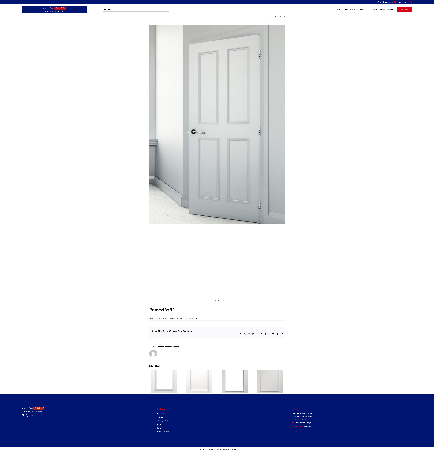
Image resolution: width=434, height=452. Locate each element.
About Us (160, 413)
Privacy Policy (202, 449)
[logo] (33, 407)
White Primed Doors (180, 318)
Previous (274, 16)
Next (281, 16)
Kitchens (160, 417)
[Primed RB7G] (235, 371)
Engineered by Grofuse (229, 449)
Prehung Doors (162, 420)
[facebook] (23, 415)
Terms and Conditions (214, 449)
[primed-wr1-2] (217, 124)
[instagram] (27, 415)
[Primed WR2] (199, 371)
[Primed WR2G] (164, 371)
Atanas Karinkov (156, 318)
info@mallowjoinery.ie (385, 2)
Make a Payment (163, 431)
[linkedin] (32, 415)
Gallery (159, 428)
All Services (161, 424)
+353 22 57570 (403, 2)
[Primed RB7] (270, 371)
